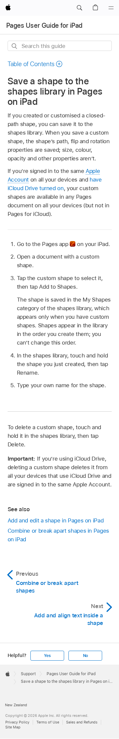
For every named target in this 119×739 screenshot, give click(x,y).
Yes (47, 655)
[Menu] (111, 8)
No (85, 655)
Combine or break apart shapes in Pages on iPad (58, 535)
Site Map (12, 727)
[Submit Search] (14, 46)
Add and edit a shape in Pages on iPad (56, 520)
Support (28, 674)
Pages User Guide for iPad (44, 25)
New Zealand (16, 705)
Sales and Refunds (82, 722)
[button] (79, 8)
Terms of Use (47, 722)
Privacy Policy (17, 722)
